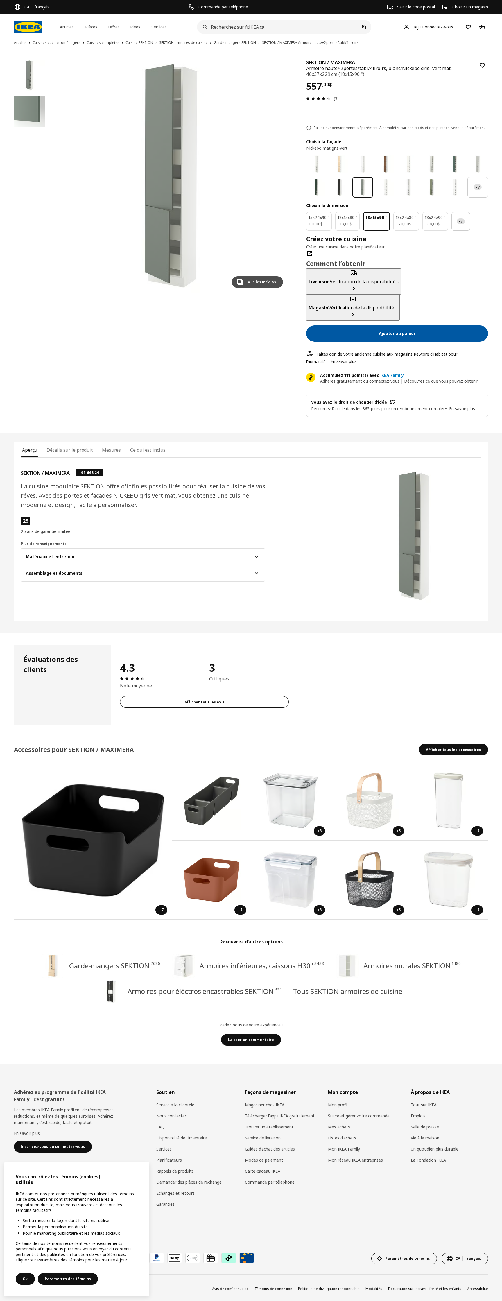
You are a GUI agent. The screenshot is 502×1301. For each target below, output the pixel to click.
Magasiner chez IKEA (264, 1105)
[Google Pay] (192, 1258)
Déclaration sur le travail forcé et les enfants (424, 1288)
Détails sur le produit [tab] (69, 450)
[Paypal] (156, 1258)
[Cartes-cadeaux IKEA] (210, 1258)
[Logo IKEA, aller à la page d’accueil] (28, 27)
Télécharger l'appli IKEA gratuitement (280, 1116)
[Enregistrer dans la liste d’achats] (482, 65)
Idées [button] (135, 27)
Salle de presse (425, 1127)
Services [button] (159, 27)
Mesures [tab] (111, 450)
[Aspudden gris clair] (431, 164)
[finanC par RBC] (246, 1258)
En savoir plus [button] (462, 408)
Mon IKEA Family (344, 1149)
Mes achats (339, 1127)
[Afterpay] (228, 1258)
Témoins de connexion (273, 1288)
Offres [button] (114, 27)
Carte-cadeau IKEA (262, 1171)
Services (164, 1149)
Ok (25, 1278)
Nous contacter (171, 1116)
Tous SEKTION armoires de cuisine (347, 991)
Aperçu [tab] (29, 450)
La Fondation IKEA (428, 1160)
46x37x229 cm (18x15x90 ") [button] (335, 74)
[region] (171, 176)
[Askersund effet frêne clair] (339, 164)
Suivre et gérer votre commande (359, 1116)
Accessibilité (477, 1288)
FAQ (160, 1127)
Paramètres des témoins (68, 1278)
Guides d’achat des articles (270, 1149)
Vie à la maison (425, 1138)
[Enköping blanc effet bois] (362, 164)
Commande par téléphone (270, 1182)
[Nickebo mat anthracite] (339, 187)
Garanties (165, 1204)
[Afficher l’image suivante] (276, 176)
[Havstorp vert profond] (316, 187)
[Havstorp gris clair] (477, 164)
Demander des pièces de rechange (189, 1182)
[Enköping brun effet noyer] (385, 164)
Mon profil (337, 1105)
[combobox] (277, 27)
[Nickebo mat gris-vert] (362, 187)
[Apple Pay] (174, 1258)
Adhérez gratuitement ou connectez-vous (359, 381)
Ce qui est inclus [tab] (147, 450)
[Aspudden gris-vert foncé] (454, 164)
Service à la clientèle (175, 1105)
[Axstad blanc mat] (408, 187)
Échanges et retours (175, 1193)
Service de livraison (263, 1138)
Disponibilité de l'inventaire (181, 1138)
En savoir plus (343, 361)
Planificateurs (169, 1160)
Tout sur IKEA (424, 1105)
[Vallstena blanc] (316, 164)
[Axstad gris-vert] (431, 187)
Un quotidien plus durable (434, 1149)
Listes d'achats (342, 1138)
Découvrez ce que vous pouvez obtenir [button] (441, 381)
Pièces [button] (91, 27)
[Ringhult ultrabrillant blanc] (385, 187)
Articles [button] (67, 27)
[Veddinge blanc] (408, 164)
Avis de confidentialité (230, 1288)
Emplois (418, 1116)
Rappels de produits (175, 1171)
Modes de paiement (264, 1160)
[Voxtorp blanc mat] (454, 187)
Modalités (373, 1288)
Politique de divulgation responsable (329, 1288)
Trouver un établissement (269, 1127)
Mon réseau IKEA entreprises (355, 1160)
